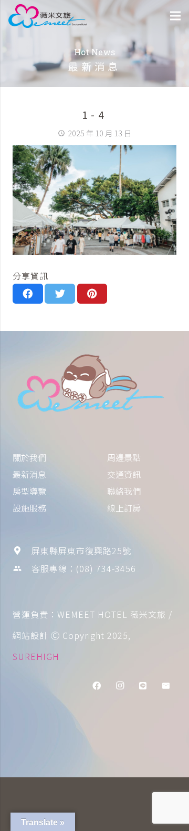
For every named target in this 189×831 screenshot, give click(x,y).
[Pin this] (92, 294)
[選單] (175, 16)
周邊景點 (124, 457)
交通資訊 (124, 474)
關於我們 (29, 457)
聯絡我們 (124, 491)
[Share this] (28, 294)
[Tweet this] (60, 294)
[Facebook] (96, 685)
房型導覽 (29, 491)
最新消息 (29, 474)
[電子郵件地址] (165, 685)
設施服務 (29, 508)
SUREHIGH (36, 656)
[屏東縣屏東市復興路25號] (22, 550)
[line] (142, 685)
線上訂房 (124, 508)
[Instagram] (119, 685)
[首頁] (94, 385)
